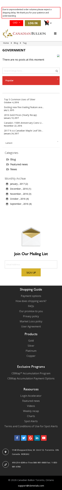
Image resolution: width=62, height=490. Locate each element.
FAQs (31, 306)
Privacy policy (31, 316)
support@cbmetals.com (31, 485)
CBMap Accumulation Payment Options (31, 378)
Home (6, 42)
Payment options (31, 296)
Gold (31, 340)
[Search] (57, 70)
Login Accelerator (30, 395)
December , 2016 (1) (19, 188)
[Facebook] (17, 438)
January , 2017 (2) (18, 183)
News (13, 169)
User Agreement (31, 326)
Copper (31, 356)
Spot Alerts (31, 421)
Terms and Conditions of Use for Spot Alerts (31, 426)
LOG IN (33, 23)
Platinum (31, 351)
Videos (31, 406)
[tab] (31, 80)
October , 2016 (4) (18, 198)
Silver (31, 345)
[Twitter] (24, 438)
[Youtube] (44, 438)
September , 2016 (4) (20, 203)
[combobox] (31, 71)
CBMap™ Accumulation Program (31, 373)
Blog (16, 42)
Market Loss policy (31, 321)
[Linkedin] (37, 438)
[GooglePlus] (30, 438)
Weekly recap (31, 411)
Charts (31, 416)
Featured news (19, 164)
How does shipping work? (31, 301)
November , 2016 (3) (19, 193)
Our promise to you (31, 311)
